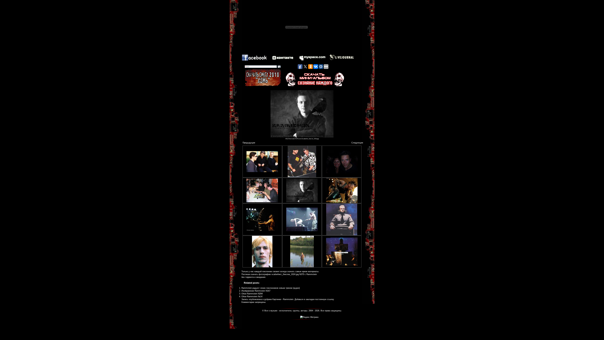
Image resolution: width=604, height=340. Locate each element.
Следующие (357, 143)
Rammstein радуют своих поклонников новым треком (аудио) (270, 288)
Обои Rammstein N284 (252, 293)
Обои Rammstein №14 (251, 296)
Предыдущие (249, 143)
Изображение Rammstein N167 (255, 291)
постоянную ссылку (324, 299)
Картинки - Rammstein (282, 299)
